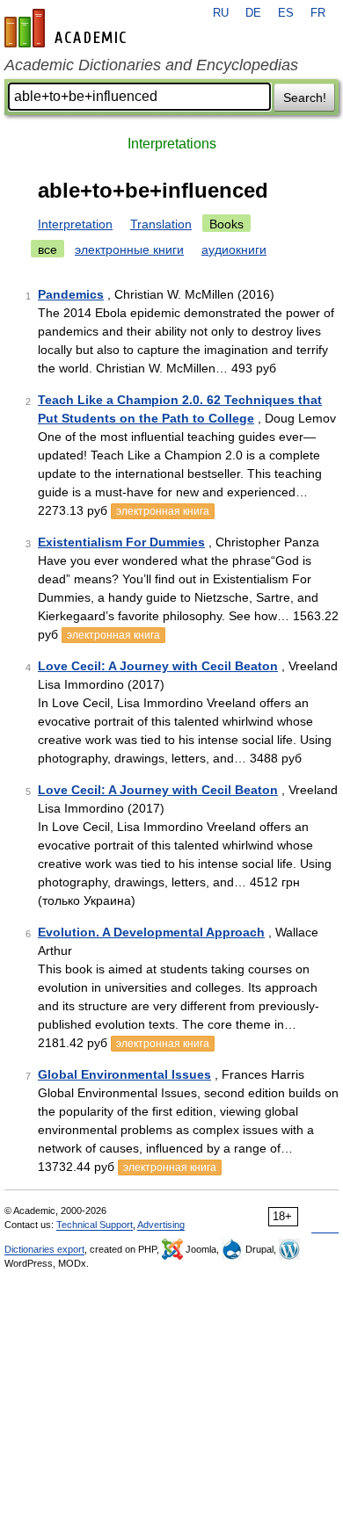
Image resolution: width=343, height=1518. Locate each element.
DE (253, 13)
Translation (161, 224)
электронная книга (162, 511)
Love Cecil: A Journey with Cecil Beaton (158, 666)
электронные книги (129, 249)
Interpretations (172, 143)
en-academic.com (67, 28)
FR (317, 13)
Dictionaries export (44, 1249)
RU (221, 13)
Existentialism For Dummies (121, 542)
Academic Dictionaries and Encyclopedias (151, 65)
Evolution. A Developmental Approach (151, 932)
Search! (304, 97)
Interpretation (75, 224)
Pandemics (71, 294)
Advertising (161, 1224)
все (47, 249)
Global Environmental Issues (124, 1074)
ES (286, 13)
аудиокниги (233, 249)
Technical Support (94, 1224)
